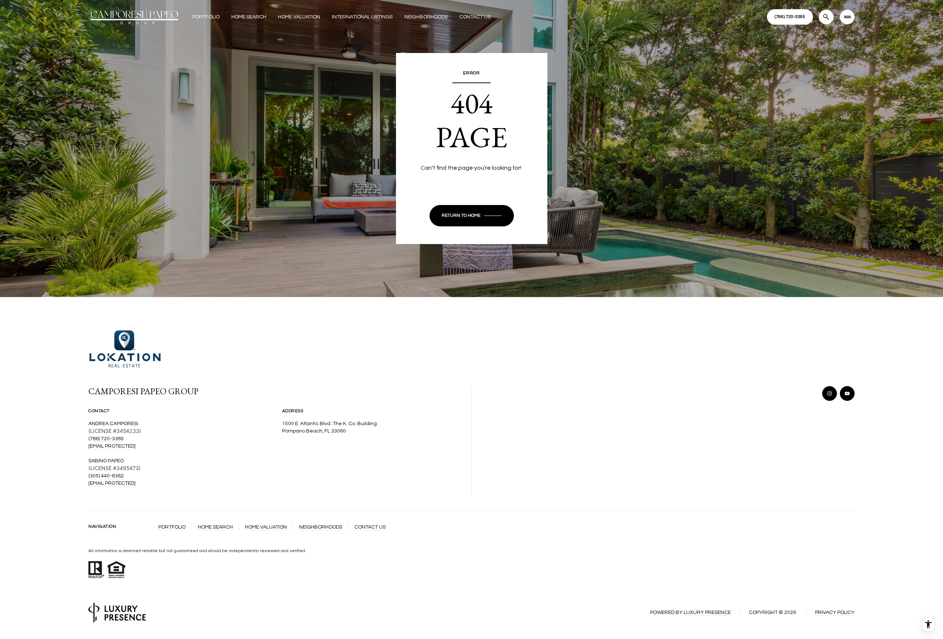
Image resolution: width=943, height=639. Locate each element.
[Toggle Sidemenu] (847, 17)
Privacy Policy (835, 612)
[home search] (826, 17)
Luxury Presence (707, 612)
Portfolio (206, 17)
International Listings (362, 17)
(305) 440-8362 (106, 476)
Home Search (248, 17)
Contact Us (475, 17)
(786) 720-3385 (106, 438)
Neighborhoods (426, 17)
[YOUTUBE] (847, 393)
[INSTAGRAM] (829, 393)
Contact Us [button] (370, 527)
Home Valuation (299, 17)
